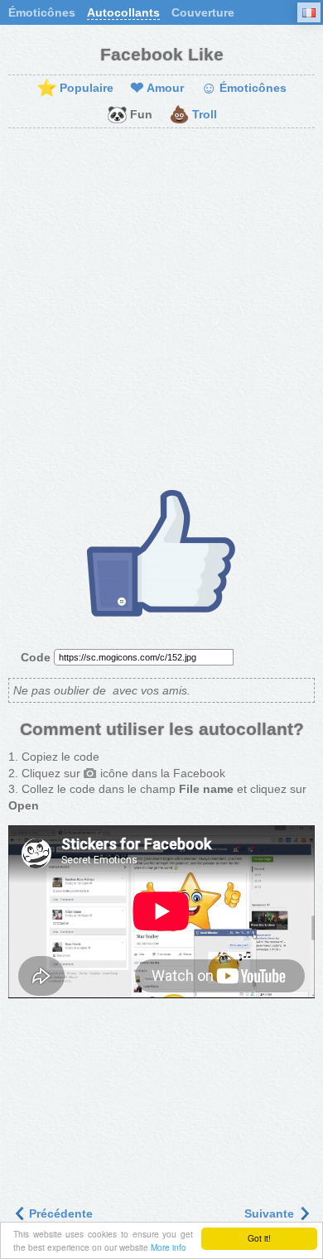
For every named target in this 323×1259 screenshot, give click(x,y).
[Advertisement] (161, 306)
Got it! (259, 1238)
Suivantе (270, 1213)
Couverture (202, 12)
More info (168, 1247)
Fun (129, 115)
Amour (157, 88)
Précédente (59, 1213)
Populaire (74, 88)
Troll (193, 115)
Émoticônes (41, 12)
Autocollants (123, 12)
